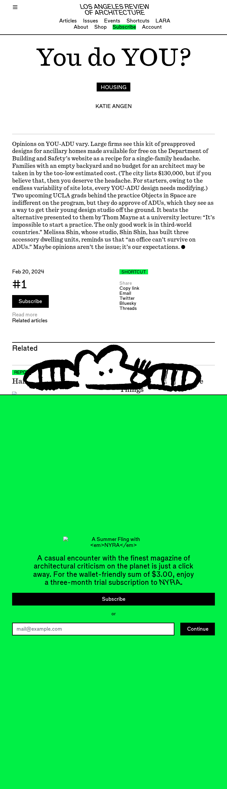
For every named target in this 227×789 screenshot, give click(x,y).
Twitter (127, 298)
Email (125, 293)
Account (152, 27)
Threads (128, 308)
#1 (19, 284)
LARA (162, 20)
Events (112, 20)
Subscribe (124, 27)
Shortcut (133, 272)
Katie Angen (113, 106)
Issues (90, 20)
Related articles (30, 320)
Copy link (129, 288)
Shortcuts (138, 20)
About (81, 27)
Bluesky (127, 303)
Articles (68, 20)
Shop (100, 27)
